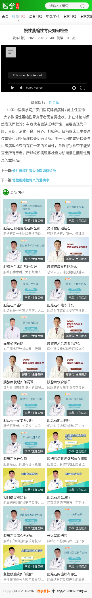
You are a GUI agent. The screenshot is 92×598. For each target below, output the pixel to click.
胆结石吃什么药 (15, 459)
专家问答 (69, 16)
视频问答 (18, 16)
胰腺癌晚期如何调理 (18, 382)
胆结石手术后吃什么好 (20, 266)
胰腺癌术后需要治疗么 (64, 343)
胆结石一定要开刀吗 (18, 420)
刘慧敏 (54, 103)
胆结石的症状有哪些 (62, 574)
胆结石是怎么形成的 (18, 536)
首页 (5, 16)
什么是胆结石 (57, 536)
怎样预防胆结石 (59, 228)
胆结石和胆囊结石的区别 (21, 228)
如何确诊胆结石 (15, 497)
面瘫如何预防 (13, 343)
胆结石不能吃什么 (60, 305)
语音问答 (35, 16)
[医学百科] (11, 5)
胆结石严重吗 (13, 305)
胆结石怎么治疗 (59, 497)
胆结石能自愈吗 (59, 420)
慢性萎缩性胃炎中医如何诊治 (34, 171)
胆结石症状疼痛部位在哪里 (67, 459)
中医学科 (52, 16)
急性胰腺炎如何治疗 (18, 574)
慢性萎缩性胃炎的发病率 (30, 180)
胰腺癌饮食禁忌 (59, 382)
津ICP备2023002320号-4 (69, 591)
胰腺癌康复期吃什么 (62, 266)
